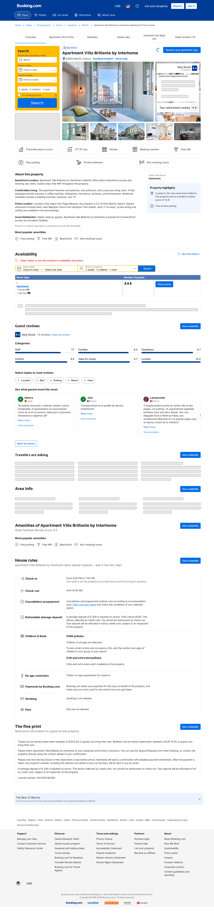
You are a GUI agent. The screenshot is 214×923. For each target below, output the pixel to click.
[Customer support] (137, 6)
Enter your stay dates (84, 800)
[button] (37, 89)
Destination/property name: (32, 55)
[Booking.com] (29, 6)
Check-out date (25, 75)
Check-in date (24, 65)
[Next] (197, 90)
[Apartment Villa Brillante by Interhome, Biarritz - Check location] (64, 59)
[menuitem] (22, 15)
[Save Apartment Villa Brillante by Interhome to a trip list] (158, 50)
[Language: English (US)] (128, 6)
